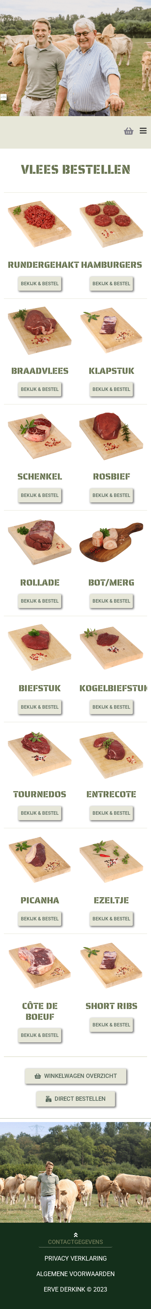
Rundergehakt (43, 265)
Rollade (40, 582)
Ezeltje (111, 900)
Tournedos (39, 794)
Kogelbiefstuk (114, 688)
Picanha (40, 900)
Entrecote (111, 794)
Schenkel (39, 476)
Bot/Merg (111, 582)
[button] (40, 284)
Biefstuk (40, 688)
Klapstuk (111, 371)
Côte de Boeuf (40, 1011)
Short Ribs (111, 1006)
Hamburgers (111, 265)
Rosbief (111, 476)
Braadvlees (40, 371)
